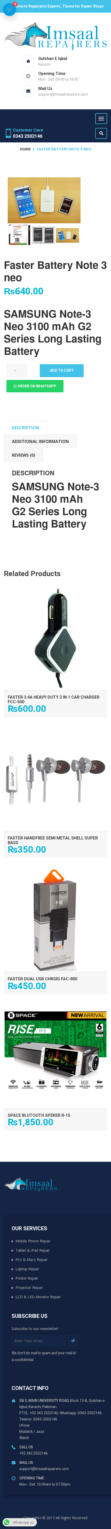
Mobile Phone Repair (32, 1241)
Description (25, 428)
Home (25, 149)
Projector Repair (29, 1287)
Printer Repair (26, 1278)
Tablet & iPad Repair (32, 1250)
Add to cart (62, 370)
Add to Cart (56, 592)
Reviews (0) (23, 455)
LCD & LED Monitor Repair (38, 1296)
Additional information (40, 441)
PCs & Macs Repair (31, 1259)
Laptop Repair (27, 1268)
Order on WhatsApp (36, 386)
